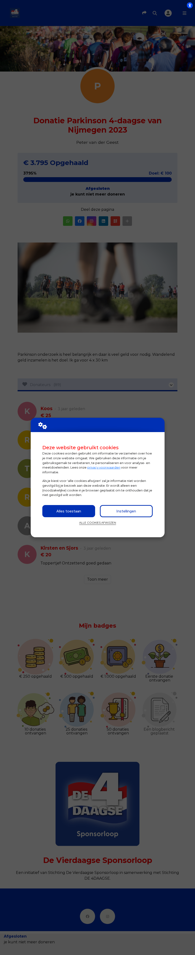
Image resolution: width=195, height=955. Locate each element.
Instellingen (126, 511)
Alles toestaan (68, 511)
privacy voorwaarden (103, 467)
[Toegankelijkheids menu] (190, 5)
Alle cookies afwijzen (97, 522)
